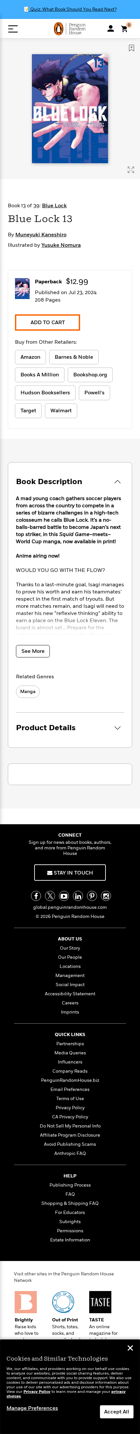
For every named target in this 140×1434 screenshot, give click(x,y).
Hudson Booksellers (45, 392)
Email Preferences (70, 1089)
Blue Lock (54, 205)
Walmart (61, 410)
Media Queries (70, 1053)
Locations (70, 966)
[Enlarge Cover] (131, 169)
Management (70, 975)
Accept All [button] (116, 1411)
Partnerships (70, 1044)
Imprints (70, 1012)
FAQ (70, 1194)
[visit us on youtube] (64, 896)
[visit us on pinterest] (92, 896)
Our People (70, 957)
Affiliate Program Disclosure (70, 1135)
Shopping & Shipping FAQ (70, 1203)
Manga (27, 691)
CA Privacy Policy (70, 1117)
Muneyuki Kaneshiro (40, 234)
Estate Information (70, 1240)
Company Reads (70, 1071)
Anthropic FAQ (70, 1153)
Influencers (70, 1062)
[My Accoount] (110, 28)
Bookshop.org (90, 374)
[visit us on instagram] (106, 896)
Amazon (30, 357)
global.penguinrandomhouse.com (70, 907)
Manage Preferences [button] (32, 1408)
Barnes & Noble (74, 357)
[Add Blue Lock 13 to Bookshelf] (131, 48)
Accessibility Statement (70, 994)
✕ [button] (130, 1349)
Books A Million (40, 374)
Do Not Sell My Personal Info (70, 1126)
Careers (70, 1003)
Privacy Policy (70, 1108)
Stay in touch (72, 872)
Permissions (70, 1231)
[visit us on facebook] (36, 896)
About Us (70, 939)
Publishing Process (70, 1185)
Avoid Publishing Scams (70, 1144)
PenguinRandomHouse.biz (70, 1080)
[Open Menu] (13, 29)
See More (33, 651)
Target (28, 410)
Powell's (94, 392)
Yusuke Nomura (61, 245)
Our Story (70, 948)
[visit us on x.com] (50, 896)
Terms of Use (70, 1098)
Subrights (70, 1222)
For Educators (70, 1212)
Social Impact (70, 985)
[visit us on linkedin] (78, 896)
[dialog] (70, 1387)
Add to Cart (48, 322)
